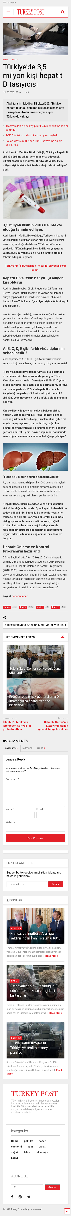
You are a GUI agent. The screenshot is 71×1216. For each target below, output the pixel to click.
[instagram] (20, 1197)
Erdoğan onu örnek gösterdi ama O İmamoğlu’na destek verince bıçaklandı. (34, 701)
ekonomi (16, 1146)
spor (30, 1146)
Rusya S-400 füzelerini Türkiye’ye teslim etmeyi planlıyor (29, 1048)
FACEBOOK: (27, 748)
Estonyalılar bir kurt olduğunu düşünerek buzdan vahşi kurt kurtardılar (33, 991)
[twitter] (29, 1197)
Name (10, 809)
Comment (12, 779)
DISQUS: (41, 748)
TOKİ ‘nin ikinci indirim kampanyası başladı (32, 135)
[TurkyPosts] (28, 14)
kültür (14, 1157)
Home (14, 1141)
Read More (51, 955)
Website (10, 822)
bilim (27, 1152)
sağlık (14, 1152)
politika (16, 928)
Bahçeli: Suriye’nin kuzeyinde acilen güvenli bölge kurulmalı (53, 725)
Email (40, 809)
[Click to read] (36, 661)
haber (14, 981)
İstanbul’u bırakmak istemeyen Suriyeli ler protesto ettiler (17, 725)
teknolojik (42, 1152)
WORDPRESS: (12, 748)
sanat (42, 1146)
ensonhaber (20, 596)
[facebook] (12, 1197)
